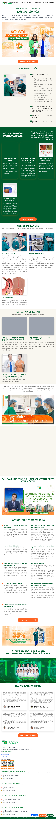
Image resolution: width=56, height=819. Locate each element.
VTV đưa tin (4, 2)
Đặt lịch (51, 815)
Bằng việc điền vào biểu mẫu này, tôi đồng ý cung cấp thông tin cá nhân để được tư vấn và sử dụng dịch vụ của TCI (28, 457)
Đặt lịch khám (28, 468)
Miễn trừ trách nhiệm (5, 754)
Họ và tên (12, 436)
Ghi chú (11, 449)
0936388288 (44, 815)
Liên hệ (51, 2)
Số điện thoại (13, 442)
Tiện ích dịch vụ (37, 2)
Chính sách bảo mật (4, 756)
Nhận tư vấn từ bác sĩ (28, 219)
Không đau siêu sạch (26, 2)
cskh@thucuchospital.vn (7, 751)
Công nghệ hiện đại (14, 2)
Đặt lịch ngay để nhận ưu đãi (27, 61)
